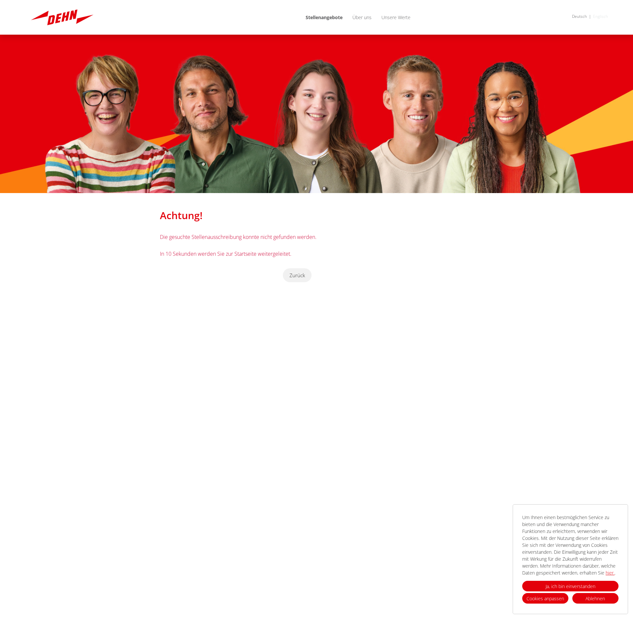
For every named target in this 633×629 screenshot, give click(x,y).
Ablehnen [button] (595, 598)
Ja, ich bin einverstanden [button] (570, 586)
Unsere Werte (395, 17)
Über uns (362, 17)
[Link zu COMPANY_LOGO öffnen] (62, 17)
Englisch (600, 16)
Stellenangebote (324, 17)
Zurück (297, 275)
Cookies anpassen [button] (545, 598)
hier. (610, 573)
